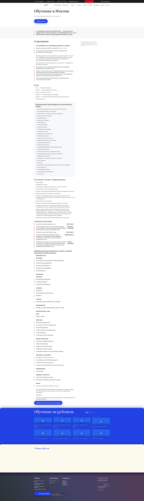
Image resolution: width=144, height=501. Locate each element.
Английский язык (57, 5)
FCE (50, 480)
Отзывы (64, 483)
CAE (53, 480)
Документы (64, 482)
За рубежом (102, 5)
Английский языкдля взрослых (39, 487)
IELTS (50, 482)
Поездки (72, 5)
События (97, 5)
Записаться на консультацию (48, 403)
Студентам (85, 5)
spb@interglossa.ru (74, 1)
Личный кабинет (106, 1)
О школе (90, 5)
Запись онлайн (62, 48)
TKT (55, 480)
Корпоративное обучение (40, 489)
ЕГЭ (53, 482)
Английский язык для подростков (39, 484)
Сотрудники (65, 484)
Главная (35, 8)
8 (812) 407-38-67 (62, 1)
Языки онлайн (65, 5)
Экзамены (79, 5)
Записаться (41, 21)
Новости (64, 481)
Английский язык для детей (39, 481)
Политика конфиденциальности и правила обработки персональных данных (103, 487)
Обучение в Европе (50, 8)
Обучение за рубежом (42, 8)
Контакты (108, 5)
